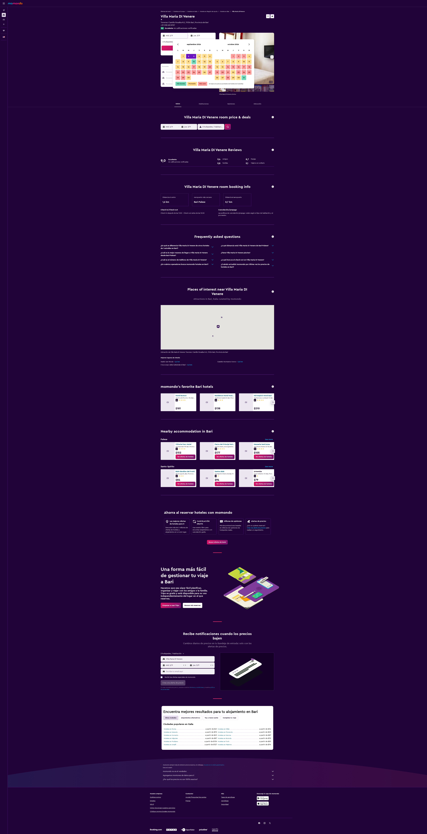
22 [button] (183, 72)
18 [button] (199, 67)
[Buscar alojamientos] (4, 15)
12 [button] (204, 62)
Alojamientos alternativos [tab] (190, 718)
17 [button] (194, 67)
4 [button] (199, 56)
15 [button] (183, 67)
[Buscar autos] (4, 19)
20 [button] (210, 67)
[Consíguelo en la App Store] (263, 804)
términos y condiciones (196, 687)
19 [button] (204, 67)
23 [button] (188, 72)
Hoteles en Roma (170, 729)
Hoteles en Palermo (225, 744)
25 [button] (199, 72)
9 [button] (188, 62)
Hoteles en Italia (192, 11)
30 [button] (188, 78)
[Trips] (4, 30)
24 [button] (194, 72)
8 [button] (183, 62)
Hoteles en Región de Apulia (208, 11)
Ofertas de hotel (166, 11)
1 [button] (233, 56)
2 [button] (188, 56)
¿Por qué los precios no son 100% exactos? (180, 779)
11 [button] (199, 62)
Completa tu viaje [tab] (229, 718)
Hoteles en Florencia (225, 732)
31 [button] (244, 78)
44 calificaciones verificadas (185, 28)
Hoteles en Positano (171, 741)
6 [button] (209, 56)
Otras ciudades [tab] (170, 718)
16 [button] (188, 67)
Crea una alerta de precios (256, 528)
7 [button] (177, 62)
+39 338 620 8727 (168, 25)
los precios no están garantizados (214, 765)
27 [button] (210, 72)
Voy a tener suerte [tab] (211, 718)
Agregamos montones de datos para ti (178, 775)
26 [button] (204, 72)
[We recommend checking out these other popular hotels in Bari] (272, 386)
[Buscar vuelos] (4, 10)
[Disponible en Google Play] (263, 798)
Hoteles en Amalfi (170, 744)
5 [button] (204, 56)
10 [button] (194, 62)
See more (269, 439)
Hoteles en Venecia (170, 732)
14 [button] (178, 67)
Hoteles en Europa (179, 11)
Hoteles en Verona (224, 735)
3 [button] (193, 56)
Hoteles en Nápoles (171, 738)
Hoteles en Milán (224, 729)
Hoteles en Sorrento (171, 735)
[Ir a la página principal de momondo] (15, 3)
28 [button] (178, 78)
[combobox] (190, 659)
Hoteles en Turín (223, 741)
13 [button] (210, 62)
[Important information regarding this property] (272, 186)
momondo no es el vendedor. (175, 771)
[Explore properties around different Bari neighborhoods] (272, 431)
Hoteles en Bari (224, 11)
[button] (3, 3)
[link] (185, 457)
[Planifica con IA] (4, 24)
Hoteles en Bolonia (224, 738)
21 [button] (178, 72)
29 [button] (183, 78)
